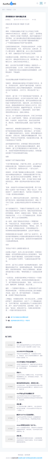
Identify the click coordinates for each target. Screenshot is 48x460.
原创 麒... (20, 404)
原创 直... (20, 436)
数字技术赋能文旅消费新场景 (19, 317)
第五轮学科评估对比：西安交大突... (28, 383)
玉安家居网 (38, 458)
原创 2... (19, 372)
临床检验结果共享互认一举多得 (20, 320)
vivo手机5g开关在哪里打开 (25, 393)
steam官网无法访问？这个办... (27, 425)
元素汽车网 (25, 458)
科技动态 (9, 9)
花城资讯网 (32, 458)
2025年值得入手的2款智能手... (27, 362)
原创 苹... (20, 342)
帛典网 (20, 458)
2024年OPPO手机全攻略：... (26, 351)
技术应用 (27, 455)
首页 (3, 9)
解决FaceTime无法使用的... (26, 415)
